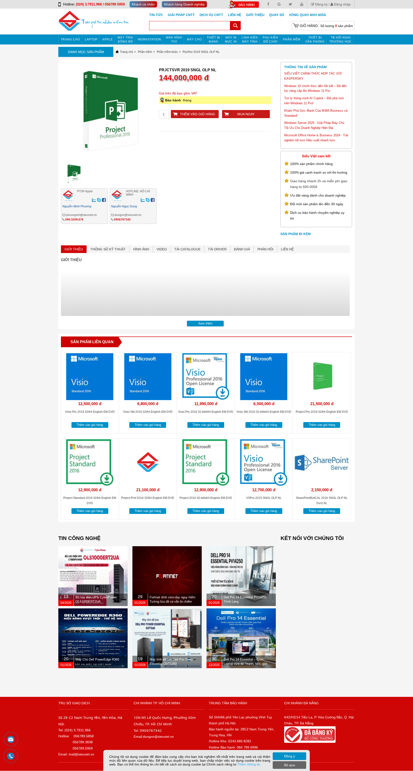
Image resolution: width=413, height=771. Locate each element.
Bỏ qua (289, 765)
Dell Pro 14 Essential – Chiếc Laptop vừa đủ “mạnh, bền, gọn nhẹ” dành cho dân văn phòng (245, 664)
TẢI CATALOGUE (187, 249)
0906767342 (122, 219)
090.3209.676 (74, 219)
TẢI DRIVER (217, 249)
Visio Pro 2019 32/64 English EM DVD (90, 411)
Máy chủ (194, 39)
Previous (53, 114)
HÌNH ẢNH (141, 249)
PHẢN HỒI (265, 249)
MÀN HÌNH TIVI (174, 39)
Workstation (149, 39)
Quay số (276, 15)
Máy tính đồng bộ (125, 39)
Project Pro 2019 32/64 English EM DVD (322, 411)
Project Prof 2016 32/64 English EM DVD (147, 498)
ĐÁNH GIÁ (242, 249)
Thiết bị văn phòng (315, 39)
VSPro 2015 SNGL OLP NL (264, 498)
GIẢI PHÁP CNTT (181, 15)
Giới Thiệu (255, 15)
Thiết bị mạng (213, 39)
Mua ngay (246, 114)
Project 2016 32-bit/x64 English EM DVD (205, 498)
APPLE (107, 39)
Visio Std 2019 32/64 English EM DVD (148, 411)
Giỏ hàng (309, 26)
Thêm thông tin (248, 764)
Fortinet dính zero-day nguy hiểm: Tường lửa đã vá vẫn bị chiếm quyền (173, 601)
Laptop (91, 39)
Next (167, 114)
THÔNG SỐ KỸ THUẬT (108, 249)
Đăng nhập (342, 4)
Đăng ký (321, 4)
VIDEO (162, 249)
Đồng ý (289, 756)
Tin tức (156, 15)
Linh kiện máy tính (250, 39)
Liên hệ (234, 15)
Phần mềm (291, 39)
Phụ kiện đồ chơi (270, 39)
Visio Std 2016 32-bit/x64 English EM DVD (263, 411)
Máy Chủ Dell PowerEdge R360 (97, 659)
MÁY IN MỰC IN (231, 39)
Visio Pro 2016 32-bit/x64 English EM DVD (205, 411)
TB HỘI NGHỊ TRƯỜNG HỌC (340, 39)
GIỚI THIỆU (74, 249)
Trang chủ (70, 39)
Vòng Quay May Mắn (307, 15)
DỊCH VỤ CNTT (211, 15)
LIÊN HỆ (287, 249)
